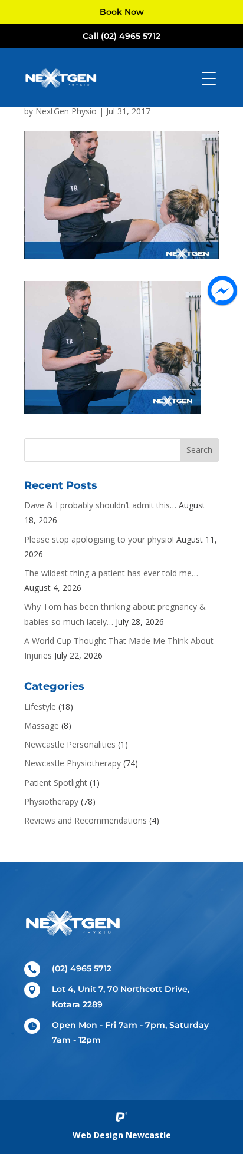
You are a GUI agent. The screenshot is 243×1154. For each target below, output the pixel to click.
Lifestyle (40, 706)
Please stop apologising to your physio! (99, 539)
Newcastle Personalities (70, 744)
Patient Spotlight (55, 782)
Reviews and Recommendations (85, 820)
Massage (41, 725)
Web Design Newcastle (122, 1134)
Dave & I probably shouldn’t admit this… (100, 505)
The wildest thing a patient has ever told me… (111, 572)
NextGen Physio (66, 111)
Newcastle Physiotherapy (72, 763)
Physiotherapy (51, 801)
